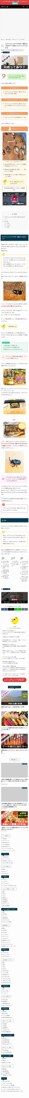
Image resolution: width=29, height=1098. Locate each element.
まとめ (6, 221)
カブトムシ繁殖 (6, 52)
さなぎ (8, 225)
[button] (4, 609)
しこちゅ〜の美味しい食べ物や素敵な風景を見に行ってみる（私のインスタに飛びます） (14, 679)
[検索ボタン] (23, 6)
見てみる (15, 3)
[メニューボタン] (27, 6)
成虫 (8, 227)
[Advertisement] (14, 24)
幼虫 (8, 223)
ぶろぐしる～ (5, 6)
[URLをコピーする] (24, 609)
